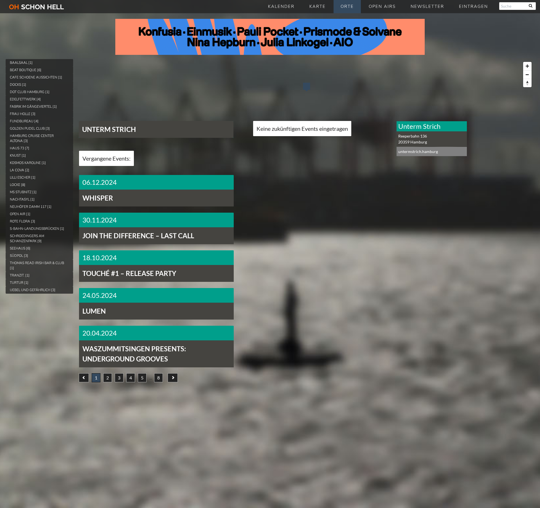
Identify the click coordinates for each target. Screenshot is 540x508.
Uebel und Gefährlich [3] (32, 290)
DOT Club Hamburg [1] (30, 92)
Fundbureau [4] (24, 121)
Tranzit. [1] (20, 275)
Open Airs (382, 6)
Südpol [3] (19, 255)
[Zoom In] (527, 66)
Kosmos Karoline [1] (28, 163)
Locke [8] (17, 185)
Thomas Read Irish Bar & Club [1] (37, 265)
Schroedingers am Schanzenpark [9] (27, 238)
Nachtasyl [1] (22, 199)
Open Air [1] (20, 214)
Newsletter (427, 6)
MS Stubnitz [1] (23, 192)
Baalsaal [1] (21, 62)
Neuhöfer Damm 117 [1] (30, 206)
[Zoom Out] (527, 74)
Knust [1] (18, 155)
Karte (317, 6)
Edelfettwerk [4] (25, 99)
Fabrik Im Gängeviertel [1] (33, 106)
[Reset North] (527, 83)
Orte (347, 6)
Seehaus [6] (20, 248)
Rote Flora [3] (22, 221)
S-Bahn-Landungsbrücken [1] (37, 228)
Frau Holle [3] (22, 114)
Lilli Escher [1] (22, 177)
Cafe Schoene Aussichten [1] (36, 77)
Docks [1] (18, 84)
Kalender (281, 6)
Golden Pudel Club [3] (30, 128)
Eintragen (473, 6)
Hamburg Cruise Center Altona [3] (32, 138)
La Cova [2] (19, 170)
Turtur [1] (19, 282)
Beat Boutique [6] (25, 70)
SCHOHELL (36, 7)
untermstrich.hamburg (418, 151)
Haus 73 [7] (19, 148)
